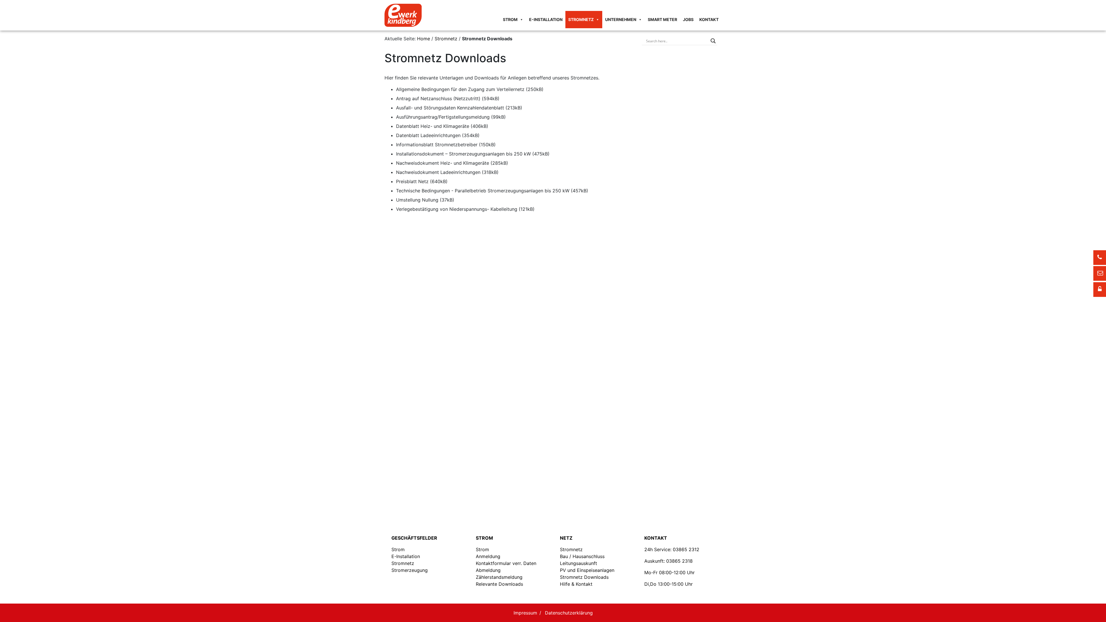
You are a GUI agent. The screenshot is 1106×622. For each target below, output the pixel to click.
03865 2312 (686, 549)
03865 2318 (679, 561)
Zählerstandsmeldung (499, 577)
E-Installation (546, 19)
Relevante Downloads (499, 584)
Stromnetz (581, 19)
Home (423, 38)
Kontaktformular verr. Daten (506, 563)
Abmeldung (488, 570)
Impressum (525, 613)
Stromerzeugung (409, 570)
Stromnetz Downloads (584, 577)
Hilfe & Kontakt (576, 584)
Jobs (688, 19)
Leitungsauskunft (578, 563)
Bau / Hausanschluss (582, 556)
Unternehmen (620, 19)
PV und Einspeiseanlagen (587, 570)
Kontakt (709, 19)
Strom (510, 19)
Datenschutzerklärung (569, 613)
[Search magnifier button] (713, 41)
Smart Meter (662, 19)
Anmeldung (488, 556)
